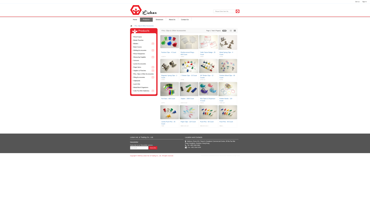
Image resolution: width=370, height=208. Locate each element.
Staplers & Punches (139, 70)
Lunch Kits (136, 84)
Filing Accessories (139, 77)
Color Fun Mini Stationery (141, 91)
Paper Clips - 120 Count (188, 121)
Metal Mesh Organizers (140, 87)
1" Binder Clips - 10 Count (189, 75)
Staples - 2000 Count (187, 98)
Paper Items (137, 67)
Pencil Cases (137, 37)
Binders (135, 43)
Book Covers (137, 47)
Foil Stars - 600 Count (168, 98)
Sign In (364, 1)
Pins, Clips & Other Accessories (144, 26)
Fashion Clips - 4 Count (168, 52)
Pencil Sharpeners (139, 54)
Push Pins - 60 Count (207, 121)
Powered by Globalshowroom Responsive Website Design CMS (220, 155)
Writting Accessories (139, 50)
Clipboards (136, 80)
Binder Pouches (138, 40)
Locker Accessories (139, 64)
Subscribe (153, 148)
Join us (357, 1)
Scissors (136, 60)
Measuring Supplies (139, 57)
